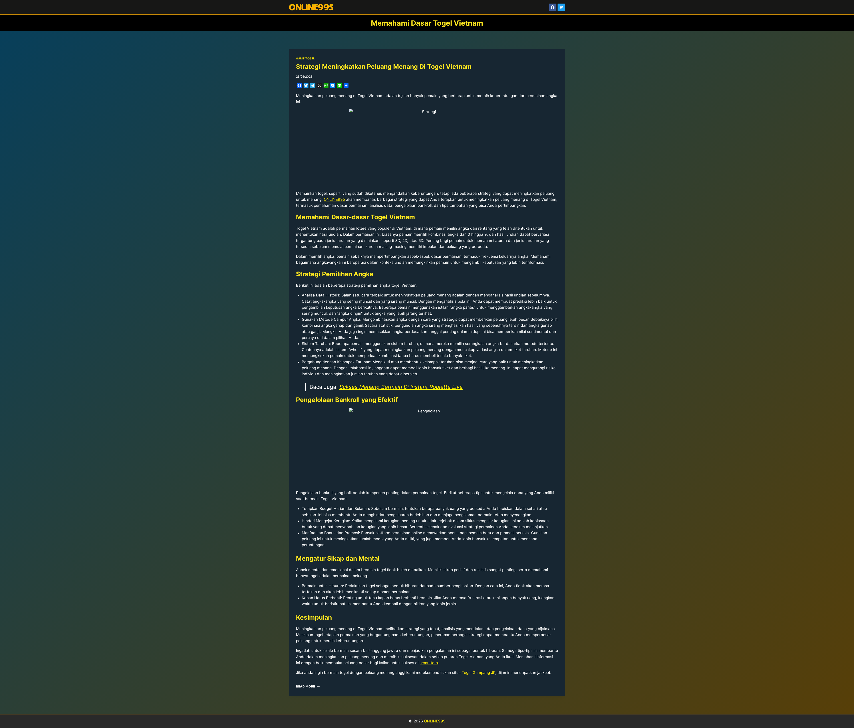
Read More (308, 686)
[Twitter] (561, 7)
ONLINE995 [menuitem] (334, 199)
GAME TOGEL (305, 58)
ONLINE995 (434, 721)
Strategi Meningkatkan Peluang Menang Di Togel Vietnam (384, 66)
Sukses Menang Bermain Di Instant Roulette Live (401, 387)
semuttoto (429, 663)
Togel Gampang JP (478, 672)
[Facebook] (552, 7)
